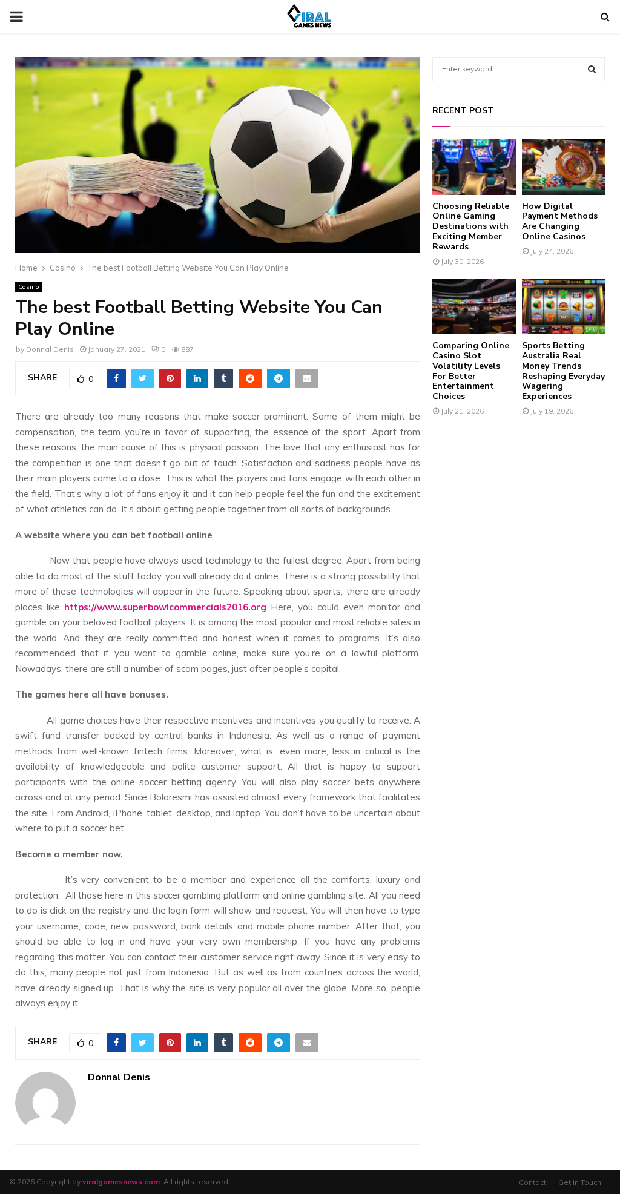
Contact (532, 1182)
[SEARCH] (592, 69)
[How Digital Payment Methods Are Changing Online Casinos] (563, 167)
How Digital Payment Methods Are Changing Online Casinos (560, 221)
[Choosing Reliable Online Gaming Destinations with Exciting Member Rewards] (474, 167)
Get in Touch (579, 1182)
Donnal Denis (50, 349)
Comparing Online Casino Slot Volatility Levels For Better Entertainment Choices (470, 371)
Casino (28, 287)
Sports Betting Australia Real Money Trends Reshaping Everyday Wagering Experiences (563, 371)
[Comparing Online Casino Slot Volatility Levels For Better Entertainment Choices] (474, 307)
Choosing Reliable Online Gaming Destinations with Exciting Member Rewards (470, 226)
